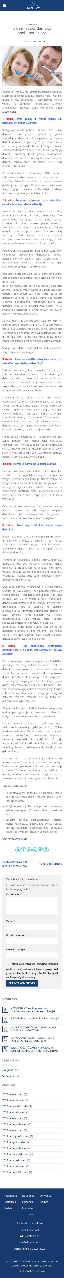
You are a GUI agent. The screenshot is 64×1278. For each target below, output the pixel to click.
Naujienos (8, 1070)
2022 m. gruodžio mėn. (15, 1106)
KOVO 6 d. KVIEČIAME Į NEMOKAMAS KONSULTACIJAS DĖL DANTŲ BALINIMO (34, 1049)
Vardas (10, 921)
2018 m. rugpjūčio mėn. (15, 1136)
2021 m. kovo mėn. (12, 1118)
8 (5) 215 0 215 (31, 1236)
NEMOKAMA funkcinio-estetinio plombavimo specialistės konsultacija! (32, 1010)
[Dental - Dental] (32, 5)
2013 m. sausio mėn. (14, 1166)
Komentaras (13, 894)
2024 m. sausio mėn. (14, 1100)
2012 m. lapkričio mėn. (15, 1172)
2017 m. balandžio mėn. (16, 1154)
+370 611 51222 (30, 1229)
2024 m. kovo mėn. (12, 1094)
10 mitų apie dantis (50, 864)
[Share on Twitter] (29, 849)
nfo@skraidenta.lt (30, 1242)
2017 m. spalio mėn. (13, 1142)
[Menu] (4, 5)
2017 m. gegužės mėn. (15, 1148)
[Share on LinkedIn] (46, 849)
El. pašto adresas (16, 935)
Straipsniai (32, 24)
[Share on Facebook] (23, 849)
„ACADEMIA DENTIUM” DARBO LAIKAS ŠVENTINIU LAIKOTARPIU (33, 1029)
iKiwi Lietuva (37, 1271)
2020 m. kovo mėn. (12, 1130)
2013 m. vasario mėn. (14, 1160)
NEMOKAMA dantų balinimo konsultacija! (34, 1018)
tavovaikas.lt (19, 839)
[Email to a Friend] (34, 849)
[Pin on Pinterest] (40, 849)
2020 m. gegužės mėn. (15, 1124)
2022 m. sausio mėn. (14, 1112)
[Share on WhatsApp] (18, 849)
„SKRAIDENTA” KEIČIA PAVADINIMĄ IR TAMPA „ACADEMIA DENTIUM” (32, 1039)
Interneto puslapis (15, 949)
